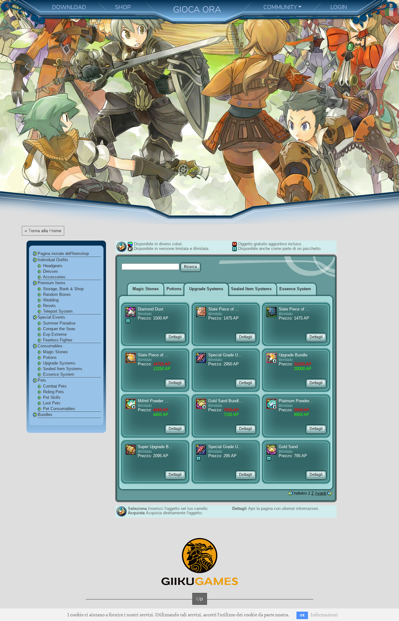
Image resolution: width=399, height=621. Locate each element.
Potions (50, 357)
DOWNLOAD (69, 7)
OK (302, 615)
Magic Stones (55, 352)
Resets (49, 305)
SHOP (123, 7)
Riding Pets (53, 391)
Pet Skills (51, 397)
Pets (42, 380)
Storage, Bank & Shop (63, 288)
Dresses (50, 271)
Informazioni (324, 614)
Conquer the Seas (59, 328)
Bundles (45, 414)
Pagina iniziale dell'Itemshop (63, 253)
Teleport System (58, 311)
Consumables (50, 346)
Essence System (58, 374)
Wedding (51, 300)
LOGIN (338, 7)
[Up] (199, 604)
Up (199, 598)
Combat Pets (55, 386)
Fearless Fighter (57, 340)
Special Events (51, 317)
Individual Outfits (53, 259)
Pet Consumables (59, 408)
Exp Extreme (55, 334)
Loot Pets (51, 403)
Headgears (52, 265)
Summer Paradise (59, 323)
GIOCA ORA (197, 9)
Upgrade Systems (59, 363)
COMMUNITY (280, 7)
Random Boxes (57, 294)
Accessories (54, 277)
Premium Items (51, 283)
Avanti (320, 493)
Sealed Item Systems (62, 368)
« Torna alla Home (43, 230)
